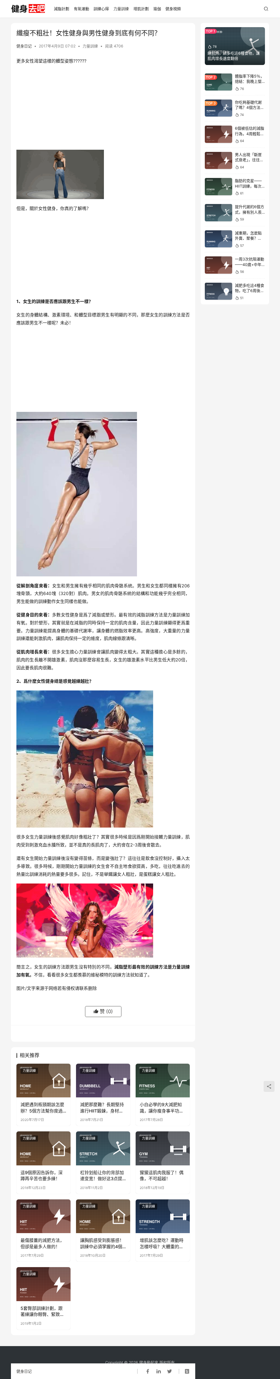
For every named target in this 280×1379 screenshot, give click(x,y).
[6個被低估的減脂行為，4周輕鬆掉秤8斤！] (218, 134)
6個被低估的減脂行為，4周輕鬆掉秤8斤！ (249, 133)
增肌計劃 (141, 8)
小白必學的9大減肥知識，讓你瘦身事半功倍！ (161, 1108)
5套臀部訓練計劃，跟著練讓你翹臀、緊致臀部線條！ (42, 1312)
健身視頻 (173, 8)
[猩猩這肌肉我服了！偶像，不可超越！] (163, 1148)
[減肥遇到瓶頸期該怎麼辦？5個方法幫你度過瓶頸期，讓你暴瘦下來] (43, 1081)
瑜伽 (157, 8)
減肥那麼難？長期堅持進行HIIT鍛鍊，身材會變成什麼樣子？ (102, 1108)
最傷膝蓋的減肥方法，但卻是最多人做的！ (42, 1243)
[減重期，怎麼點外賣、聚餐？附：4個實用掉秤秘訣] (218, 239)
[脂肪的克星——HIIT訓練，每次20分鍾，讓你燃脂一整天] (218, 186)
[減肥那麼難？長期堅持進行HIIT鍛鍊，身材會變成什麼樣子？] (103, 1081)
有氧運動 (81, 8)
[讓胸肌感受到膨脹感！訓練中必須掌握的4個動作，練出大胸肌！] (103, 1216)
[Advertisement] (103, 108)
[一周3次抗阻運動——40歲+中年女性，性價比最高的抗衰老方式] (218, 265)
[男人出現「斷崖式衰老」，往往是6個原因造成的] (218, 160)
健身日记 (24, 46)
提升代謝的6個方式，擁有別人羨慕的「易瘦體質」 (250, 212)
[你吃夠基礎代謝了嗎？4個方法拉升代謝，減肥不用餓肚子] (218, 108)
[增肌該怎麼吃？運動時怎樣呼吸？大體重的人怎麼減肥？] (163, 1216)
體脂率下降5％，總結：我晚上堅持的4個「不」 (249, 81)
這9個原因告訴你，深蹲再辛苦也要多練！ (42, 1175)
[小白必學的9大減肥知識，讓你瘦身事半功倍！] (163, 1081)
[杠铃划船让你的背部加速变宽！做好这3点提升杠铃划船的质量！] (103, 1148)
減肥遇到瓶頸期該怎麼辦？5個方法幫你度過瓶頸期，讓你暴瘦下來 (42, 1108)
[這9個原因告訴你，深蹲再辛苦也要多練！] (43, 1148)
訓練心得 (101, 8)
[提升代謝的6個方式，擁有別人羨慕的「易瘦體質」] (218, 212)
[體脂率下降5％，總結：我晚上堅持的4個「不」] (218, 82)
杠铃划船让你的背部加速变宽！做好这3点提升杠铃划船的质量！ (102, 1176)
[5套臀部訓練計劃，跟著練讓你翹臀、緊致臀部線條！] (43, 1284)
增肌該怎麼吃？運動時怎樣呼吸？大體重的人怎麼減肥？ (161, 1244)
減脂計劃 (61, 8)
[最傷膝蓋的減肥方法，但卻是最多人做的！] (43, 1216)
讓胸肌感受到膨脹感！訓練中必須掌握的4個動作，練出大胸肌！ (102, 1244)
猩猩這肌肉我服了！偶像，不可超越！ (161, 1175)
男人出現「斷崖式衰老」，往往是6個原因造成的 (249, 160)
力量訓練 (121, 8)
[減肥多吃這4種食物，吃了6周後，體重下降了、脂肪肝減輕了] (218, 291)
